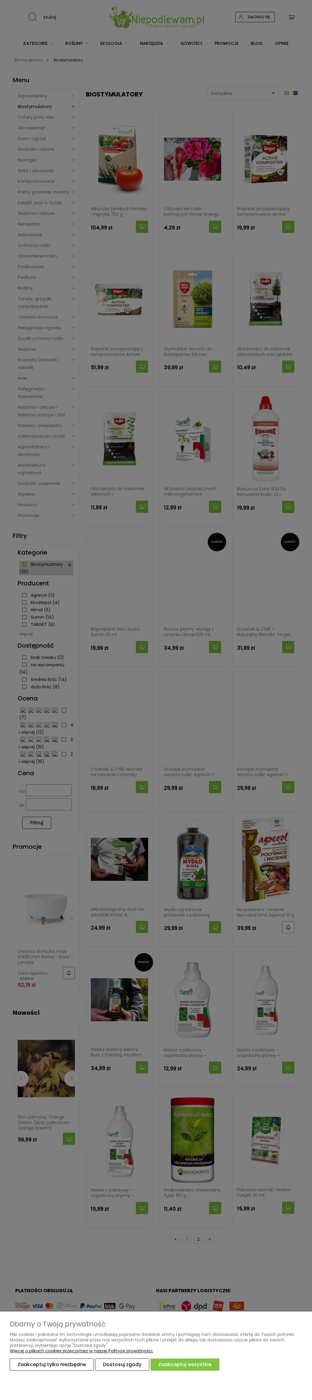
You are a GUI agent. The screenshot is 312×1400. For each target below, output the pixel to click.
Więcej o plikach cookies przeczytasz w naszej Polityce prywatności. (81, 1351)
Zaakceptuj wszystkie (184, 1364)
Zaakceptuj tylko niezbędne (52, 1364)
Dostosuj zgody (122, 1364)
